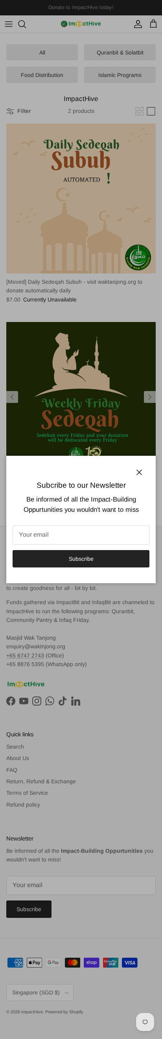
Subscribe (81, 559)
